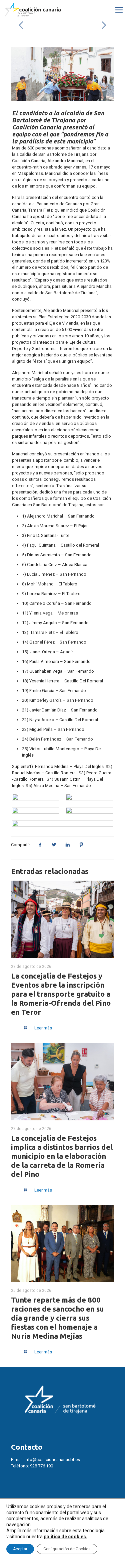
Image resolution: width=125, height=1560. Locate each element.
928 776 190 (41, 1465)
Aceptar (20, 1549)
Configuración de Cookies (67, 1549)
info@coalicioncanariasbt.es (52, 1459)
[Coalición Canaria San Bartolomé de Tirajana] (33, 10)
